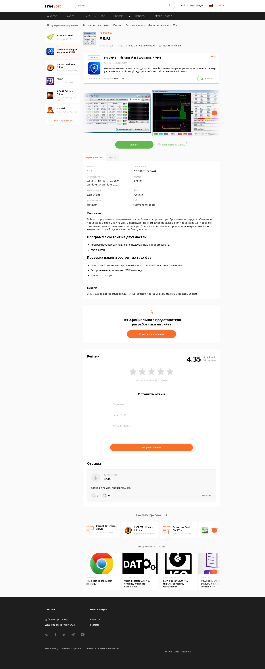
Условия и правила (72, 648)
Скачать (134, 144)
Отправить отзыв (151, 447)
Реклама (94, 624)
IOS (103, 16)
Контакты (95, 619)
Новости (140, 16)
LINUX (87, 16)
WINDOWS (52, 16)
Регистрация (196, 5)
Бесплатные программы (96, 25)
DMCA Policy (51, 648)
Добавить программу (56, 619)
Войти (184, 5)
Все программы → (62, 120)
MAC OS (71, 16)
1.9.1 (106, 45)
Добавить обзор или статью (60, 624)
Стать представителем (151, 334)
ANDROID (118, 16)
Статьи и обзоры (164, 16)
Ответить (207, 495)
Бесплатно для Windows (142, 45)
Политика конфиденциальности (102, 648)
